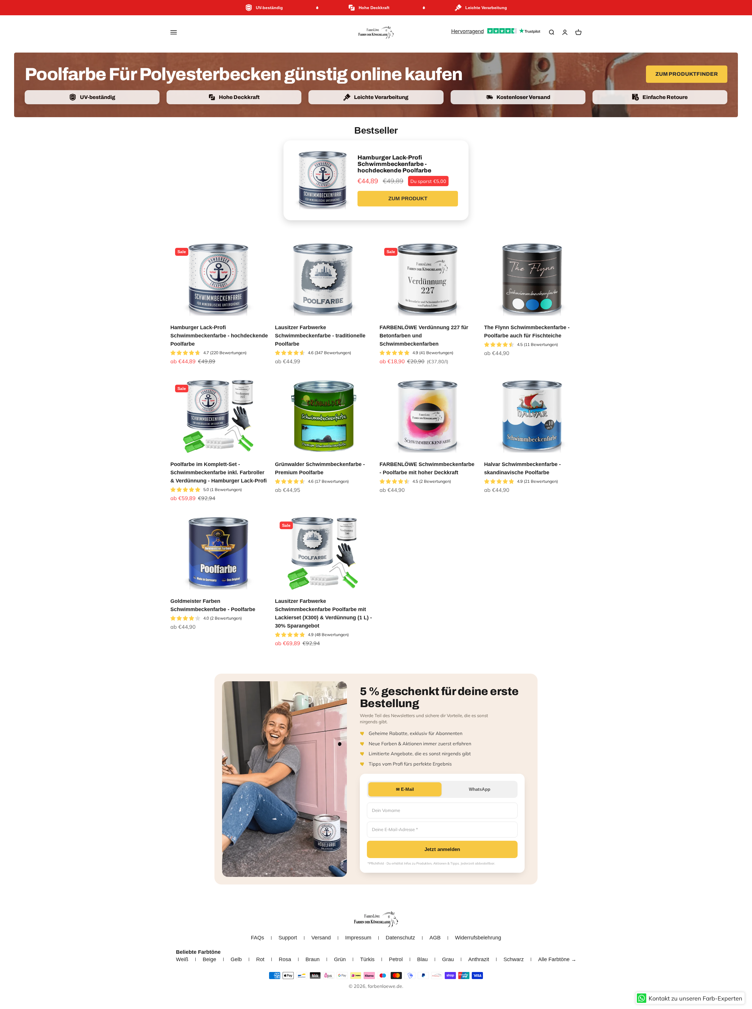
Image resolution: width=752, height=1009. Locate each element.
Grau (448, 959)
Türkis (367, 959)
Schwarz (513, 959)
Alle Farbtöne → (557, 959)
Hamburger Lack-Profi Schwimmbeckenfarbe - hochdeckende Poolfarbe (219, 335)
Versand (321, 938)
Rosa (285, 959)
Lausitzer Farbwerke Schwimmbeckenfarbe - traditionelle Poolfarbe (320, 335)
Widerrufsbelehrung (478, 938)
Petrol (396, 959)
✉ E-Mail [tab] (405, 789)
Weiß (182, 959)
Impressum (358, 938)
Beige (209, 959)
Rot (260, 959)
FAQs (257, 938)
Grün (340, 959)
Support (287, 938)
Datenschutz (400, 938)
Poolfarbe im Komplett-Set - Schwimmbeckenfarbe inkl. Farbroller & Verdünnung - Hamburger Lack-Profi (218, 472)
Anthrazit (478, 959)
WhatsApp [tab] (479, 789)
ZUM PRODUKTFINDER (686, 74)
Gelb (236, 959)
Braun (313, 959)
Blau (422, 959)
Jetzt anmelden (442, 849)
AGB (435, 938)
